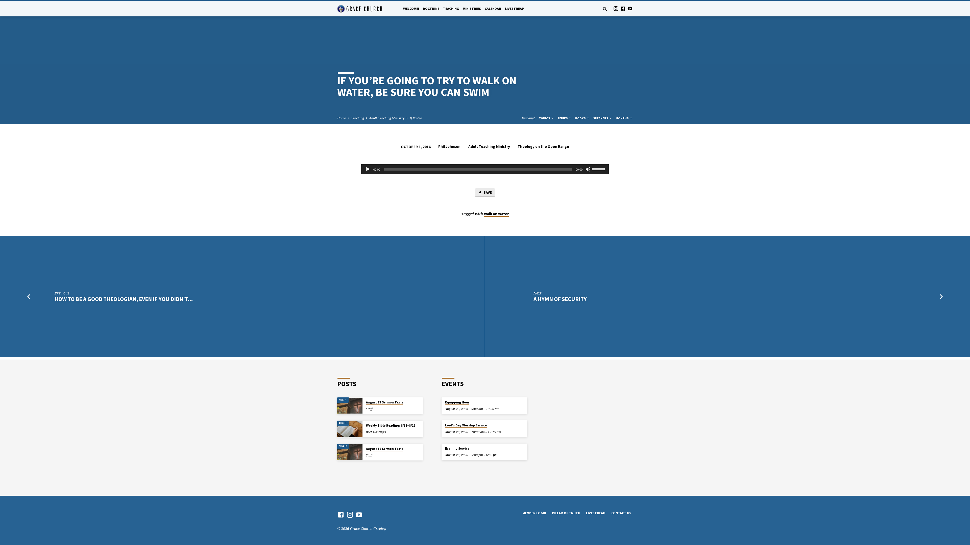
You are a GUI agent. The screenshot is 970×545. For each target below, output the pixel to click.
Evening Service (457, 448)
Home (341, 118)
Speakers (601, 118)
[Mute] (588, 169)
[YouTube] (630, 8)
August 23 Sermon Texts (384, 402)
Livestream (514, 9)
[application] (485, 169)
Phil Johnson (449, 146)
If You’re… (417, 118)
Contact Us (621, 513)
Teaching (451, 9)
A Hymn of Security (560, 299)
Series (562, 118)
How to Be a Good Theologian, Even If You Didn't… (124, 299)
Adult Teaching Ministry (387, 118)
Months (622, 118)
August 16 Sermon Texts (384, 449)
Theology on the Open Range (543, 146)
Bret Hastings (376, 432)
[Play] (367, 169)
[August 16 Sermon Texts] (349, 452)
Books (580, 118)
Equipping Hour (457, 402)
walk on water (496, 213)
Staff (369, 409)
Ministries (472, 9)
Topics (545, 118)
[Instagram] (616, 8)
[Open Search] (605, 9)
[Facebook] (623, 8)
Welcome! (411, 9)
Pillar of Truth (566, 513)
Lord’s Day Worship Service (466, 425)
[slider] (599, 168)
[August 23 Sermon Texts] (349, 405)
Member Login (534, 513)
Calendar (493, 9)
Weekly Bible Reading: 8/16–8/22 (390, 425)
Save (487, 192)
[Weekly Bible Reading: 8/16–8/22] (349, 429)
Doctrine (431, 9)
